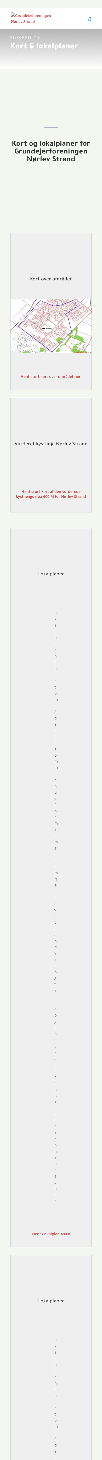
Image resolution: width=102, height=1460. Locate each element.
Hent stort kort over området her (51, 376)
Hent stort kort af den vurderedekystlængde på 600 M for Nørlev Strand (51, 494)
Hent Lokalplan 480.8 (51, 1233)
